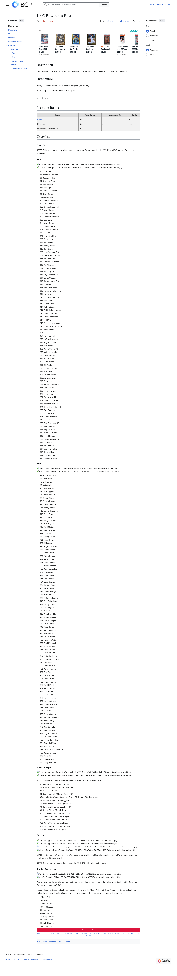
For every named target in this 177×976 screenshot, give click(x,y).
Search (104, 5)
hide (21, 21)
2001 (71, 933)
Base (39, 119)
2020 (123, 933)
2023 (137, 933)
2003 (81, 933)
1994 (38, 933)
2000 (67, 933)
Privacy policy (11, 959)
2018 (114, 933)
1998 (57, 933)
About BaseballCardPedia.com (29, 959)
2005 (90, 933)
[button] (7, 4)
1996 (48, 933)
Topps (67, 942)
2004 (85, 933)
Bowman (52, 942)
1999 (62, 933)
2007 (95, 933)
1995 (60, 942)
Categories (42, 942)
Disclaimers (47, 959)
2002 (76, 933)
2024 (85, 936)
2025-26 (91, 936)
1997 (52, 933)
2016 (104, 933)
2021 (128, 933)
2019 (118, 933)
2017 (109, 933)
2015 (99, 933)
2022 (132, 933)
